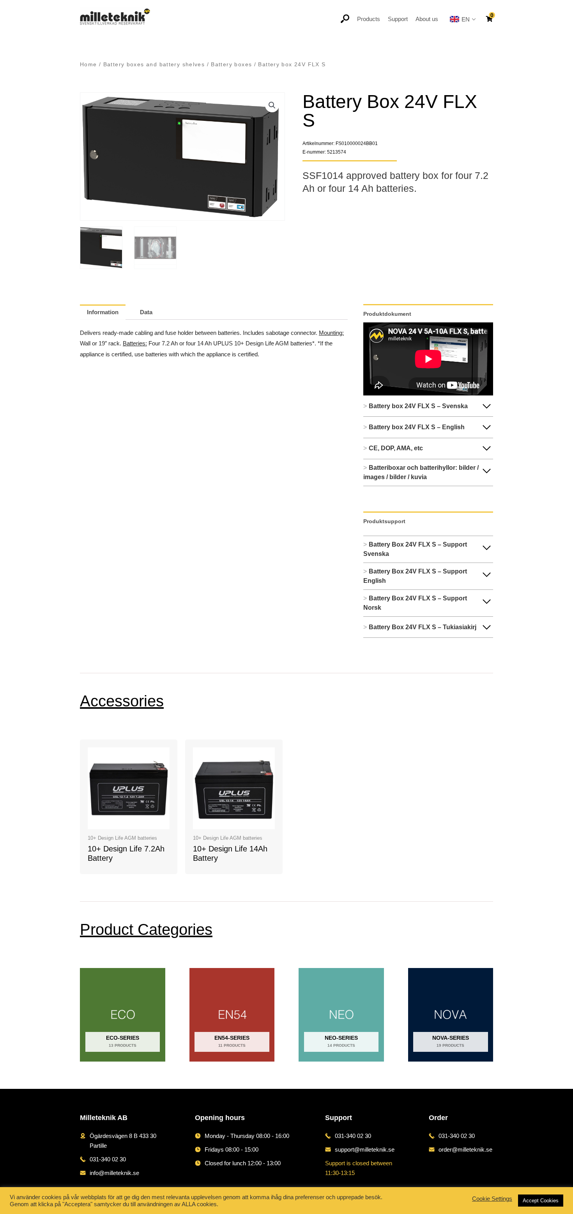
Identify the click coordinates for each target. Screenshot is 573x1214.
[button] (272, 105)
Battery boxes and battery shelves (154, 64)
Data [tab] (146, 312)
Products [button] (368, 19)
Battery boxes (231, 64)
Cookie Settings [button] (492, 1199)
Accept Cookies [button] (541, 1200)
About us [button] (427, 19)
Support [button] (398, 19)
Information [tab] (102, 312)
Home (88, 64)
